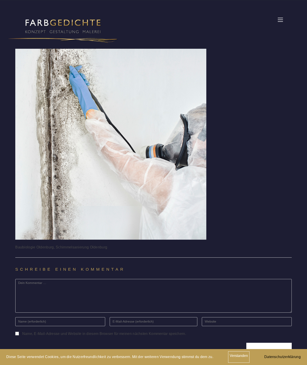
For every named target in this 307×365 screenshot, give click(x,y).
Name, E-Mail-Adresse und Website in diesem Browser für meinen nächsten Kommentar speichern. (104, 334)
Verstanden (239, 356)
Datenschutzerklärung (282, 357)
